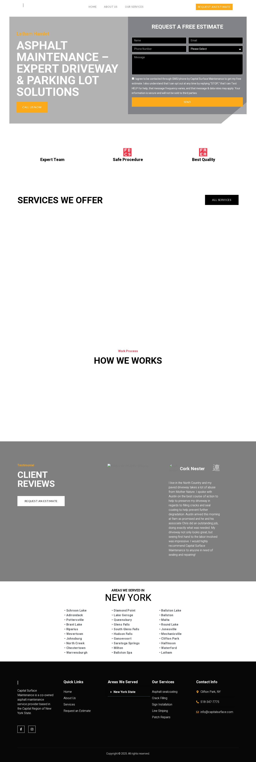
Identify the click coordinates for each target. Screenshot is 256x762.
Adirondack (74, 615)
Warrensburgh (77, 652)
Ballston (166, 615)
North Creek (75, 643)
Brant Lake (73, 624)
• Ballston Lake (170, 610)
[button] (129, 692)
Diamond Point (124, 610)
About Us (110, 6)
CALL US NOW (32, 107)
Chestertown (75, 648)
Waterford (169, 648)
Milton (118, 648)
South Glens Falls (126, 629)
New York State (124, 692)
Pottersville (74, 620)
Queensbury (122, 620)
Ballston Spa (122, 652)
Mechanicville (171, 634)
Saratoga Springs (126, 643)
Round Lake (169, 624)
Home (93, 6)
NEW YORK (128, 598)
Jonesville (168, 629)
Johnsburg (73, 638)
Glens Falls (121, 624)
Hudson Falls (122, 634)
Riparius (71, 629)
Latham (166, 652)
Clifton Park (169, 638)
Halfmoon (168, 643)
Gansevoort (122, 638)
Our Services (134, 6)
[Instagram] (31, 729)
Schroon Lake (76, 610)
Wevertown (74, 634)
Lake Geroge (123, 615)
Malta (165, 620)
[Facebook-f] (21, 729)
